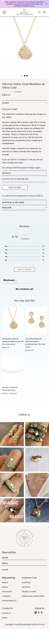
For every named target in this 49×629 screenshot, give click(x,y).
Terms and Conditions (33, 596)
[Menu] (4, 12)
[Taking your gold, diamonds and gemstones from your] (12, 510)
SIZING (5, 587)
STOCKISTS (7, 591)
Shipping (26, 582)
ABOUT (5, 582)
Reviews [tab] (9, 280)
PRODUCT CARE (29, 591)
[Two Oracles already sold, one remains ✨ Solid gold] (37, 434)
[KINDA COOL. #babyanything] (12, 434)
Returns (26, 587)
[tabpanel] (24, 48)
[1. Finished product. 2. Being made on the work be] (37, 510)
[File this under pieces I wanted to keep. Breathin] (37, 460)
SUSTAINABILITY (9, 601)
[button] (24, 246)
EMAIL (5, 618)
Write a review (24, 270)
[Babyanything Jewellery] (24, 12)
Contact (6, 613)
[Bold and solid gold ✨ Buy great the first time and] (37, 485)
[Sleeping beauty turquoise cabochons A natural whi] (12, 460)
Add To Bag (14, 187)
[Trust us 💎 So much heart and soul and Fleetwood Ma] (12, 485)
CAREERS (6, 596)
